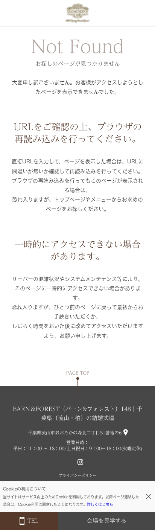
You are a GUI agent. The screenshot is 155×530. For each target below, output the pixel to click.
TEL (32, 521)
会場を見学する (106, 521)
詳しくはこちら (100, 504)
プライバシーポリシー (77, 475)
